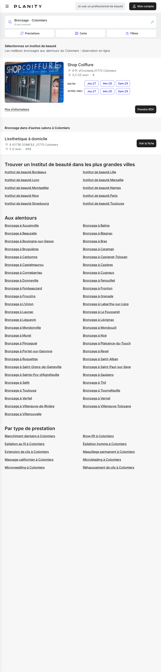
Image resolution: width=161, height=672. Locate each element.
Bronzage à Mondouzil (99, 328)
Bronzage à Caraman (98, 249)
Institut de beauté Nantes (102, 188)
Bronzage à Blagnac (98, 233)
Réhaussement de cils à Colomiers (108, 467)
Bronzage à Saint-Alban (100, 359)
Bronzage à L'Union (19, 304)
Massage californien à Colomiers (29, 459)
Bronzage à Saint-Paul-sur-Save (107, 367)
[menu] (7, 6)
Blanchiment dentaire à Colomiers (30, 436)
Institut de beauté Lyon (22, 180)
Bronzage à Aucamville (22, 225)
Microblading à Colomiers (102, 459)
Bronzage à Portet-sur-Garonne (28, 351)
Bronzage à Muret (18, 335)
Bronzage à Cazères (98, 265)
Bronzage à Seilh (17, 383)
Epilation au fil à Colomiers (25, 444)
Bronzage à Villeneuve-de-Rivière (29, 406)
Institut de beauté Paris (100, 196)
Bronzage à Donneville (21, 280)
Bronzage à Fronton (98, 288)
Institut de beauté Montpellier (27, 188)
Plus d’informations (17, 109)
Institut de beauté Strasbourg (27, 203)
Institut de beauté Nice (22, 196)
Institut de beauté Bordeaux (25, 172)
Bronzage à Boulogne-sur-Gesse (29, 241)
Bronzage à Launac (19, 312)
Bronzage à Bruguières (22, 249)
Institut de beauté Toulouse (103, 203)
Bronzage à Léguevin (20, 320)
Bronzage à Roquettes (21, 359)
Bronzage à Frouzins (20, 296)
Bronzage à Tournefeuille (101, 390)
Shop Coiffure (80, 64)
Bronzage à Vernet (96, 398)
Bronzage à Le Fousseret (101, 312)
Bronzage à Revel (96, 351)
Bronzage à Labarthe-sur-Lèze (106, 304)
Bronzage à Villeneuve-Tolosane (107, 406)
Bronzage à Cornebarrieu (23, 273)
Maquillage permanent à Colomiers (109, 452)
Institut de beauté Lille (99, 172)
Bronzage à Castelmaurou (24, 265)
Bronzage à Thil (94, 383)
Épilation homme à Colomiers (105, 444)
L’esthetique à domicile (26, 138)
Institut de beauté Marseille (103, 180)
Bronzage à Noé (95, 335)
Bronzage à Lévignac (98, 320)
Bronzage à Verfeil (18, 398)
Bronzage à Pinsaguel (21, 343)
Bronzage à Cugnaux (98, 273)
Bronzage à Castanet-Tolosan (105, 257)
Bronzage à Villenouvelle (23, 414)
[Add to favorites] (59, 66)
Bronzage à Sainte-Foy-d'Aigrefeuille (32, 375)
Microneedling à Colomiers (25, 467)
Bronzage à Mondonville (23, 328)
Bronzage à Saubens (98, 375)
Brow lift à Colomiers (98, 436)
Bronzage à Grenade (98, 296)
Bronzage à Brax (95, 241)
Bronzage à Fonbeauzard (23, 288)
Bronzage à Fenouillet (99, 280)
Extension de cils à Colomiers (27, 452)
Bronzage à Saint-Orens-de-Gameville (33, 367)
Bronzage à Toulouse (20, 390)
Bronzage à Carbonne (21, 257)
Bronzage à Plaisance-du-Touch (107, 343)
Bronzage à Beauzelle (21, 233)
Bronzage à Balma (96, 225)
